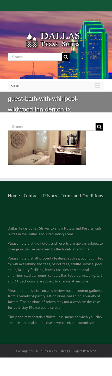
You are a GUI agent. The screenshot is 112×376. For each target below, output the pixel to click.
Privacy (50, 196)
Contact (31, 196)
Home (14, 196)
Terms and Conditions (81, 196)
